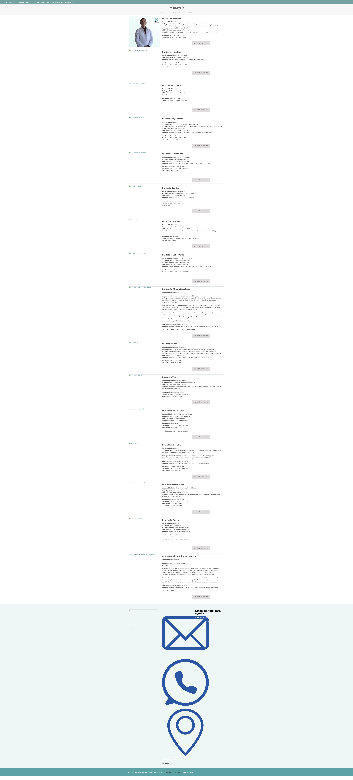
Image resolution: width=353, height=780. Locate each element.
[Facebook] (131, 629)
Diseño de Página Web (174, 772)
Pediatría (189, 12)
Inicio (162, 12)
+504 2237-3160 (38, 2)
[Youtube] (141, 629)
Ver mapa (165, 763)
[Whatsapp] (146, 629)
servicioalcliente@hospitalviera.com (60, 2)
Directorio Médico (175, 12)
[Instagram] (136, 629)
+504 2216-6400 (24, 2)
